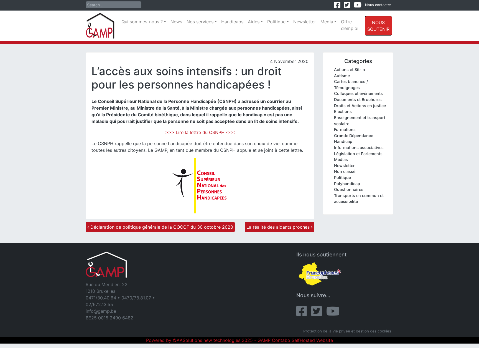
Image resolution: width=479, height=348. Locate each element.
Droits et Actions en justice (360, 105)
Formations (345, 129)
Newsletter (304, 21)
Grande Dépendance (353, 135)
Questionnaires (348, 189)
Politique (276, 21)
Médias (341, 159)
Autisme (342, 75)
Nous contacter (378, 5)
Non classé (344, 171)
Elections (343, 111)
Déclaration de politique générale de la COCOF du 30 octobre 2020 (161, 227)
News (176, 21)
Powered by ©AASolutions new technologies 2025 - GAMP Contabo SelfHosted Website (239, 340)
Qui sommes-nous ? (142, 21)
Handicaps (232, 21)
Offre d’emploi (349, 25)
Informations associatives (359, 147)
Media (326, 21)
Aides (253, 21)
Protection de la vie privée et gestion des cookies (347, 331)
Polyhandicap (347, 183)
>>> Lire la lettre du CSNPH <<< (200, 132)
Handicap (343, 141)
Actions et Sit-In (349, 69)
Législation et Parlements (358, 153)
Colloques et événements (358, 93)
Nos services (200, 21)
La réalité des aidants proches (278, 227)
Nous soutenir (378, 26)
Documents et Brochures (358, 99)
